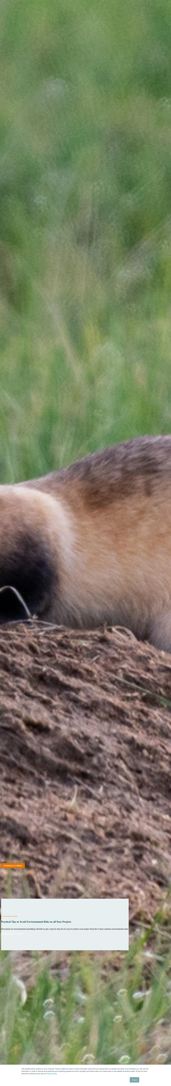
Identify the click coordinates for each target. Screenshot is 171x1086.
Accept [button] (134, 1080)
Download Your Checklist (12, 933)
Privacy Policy (51, 1073)
